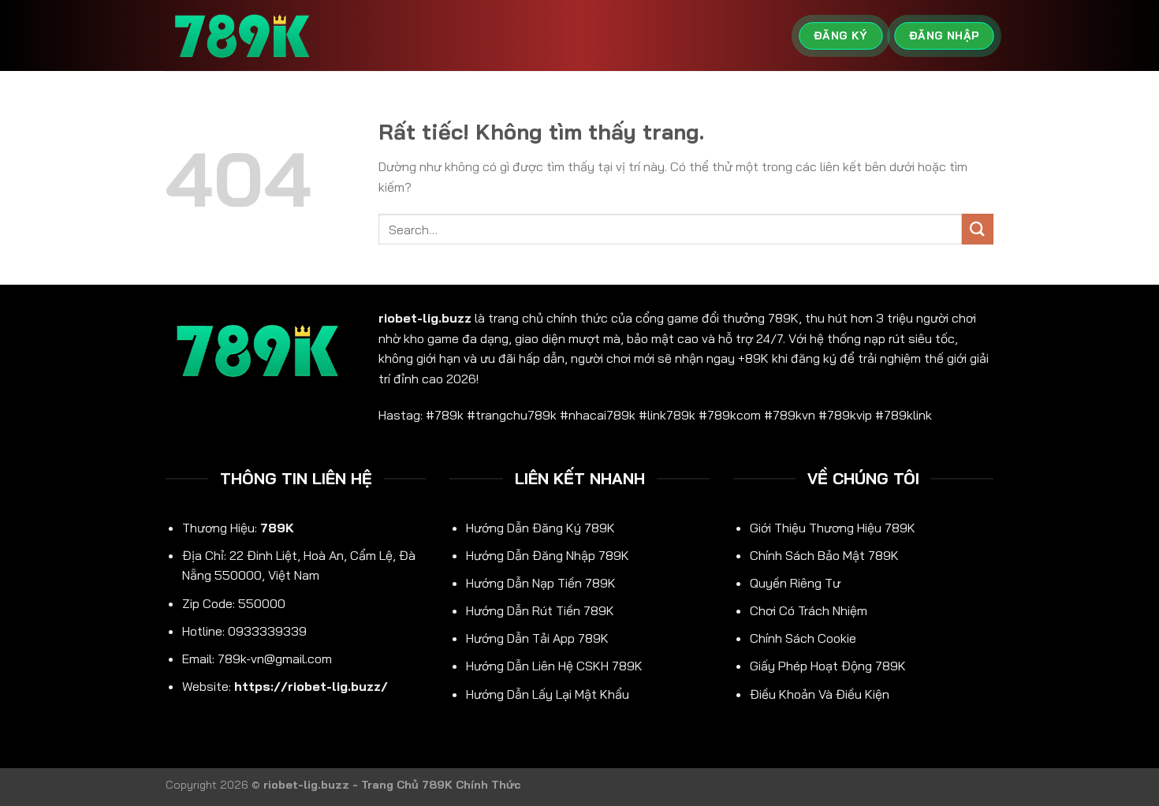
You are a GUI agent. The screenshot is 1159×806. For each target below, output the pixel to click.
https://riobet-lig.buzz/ (311, 686)
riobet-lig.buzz (424, 318)
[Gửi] (977, 229)
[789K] (244, 36)
